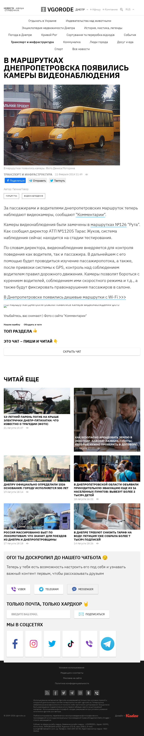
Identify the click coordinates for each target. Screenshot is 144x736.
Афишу (96, 9)
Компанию (111, 9)
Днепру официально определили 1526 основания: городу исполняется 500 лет (36, 486)
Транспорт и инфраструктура (32, 42)
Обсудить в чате (33, 324)
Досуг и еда (125, 42)
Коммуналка (71, 42)
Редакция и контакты (72, 672)
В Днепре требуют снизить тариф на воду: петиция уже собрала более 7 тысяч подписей (103, 536)
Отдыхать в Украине (42, 21)
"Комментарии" (90, 214)
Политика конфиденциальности (72, 683)
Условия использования (71, 667)
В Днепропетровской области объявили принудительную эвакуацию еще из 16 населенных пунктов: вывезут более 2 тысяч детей (106, 490)
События (130, 35)
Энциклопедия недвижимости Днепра (48, 28)
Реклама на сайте (72, 678)
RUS (128, 9)
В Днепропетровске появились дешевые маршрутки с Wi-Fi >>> (65, 297)
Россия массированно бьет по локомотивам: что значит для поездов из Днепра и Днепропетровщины (35, 536)
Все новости (81, 49)
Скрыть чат (72, 351)
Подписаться (95, 614)
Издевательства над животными (88, 21)
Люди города (99, 42)
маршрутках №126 (109, 224)
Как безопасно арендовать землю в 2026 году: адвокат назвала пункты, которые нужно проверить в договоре (106, 440)
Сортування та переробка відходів (91, 35)
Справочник (12, 10)
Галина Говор (20, 189)
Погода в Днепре (20, 35)
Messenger (85, 589)
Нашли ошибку (12, 324)
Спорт (59, 49)
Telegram (51, 589)
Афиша (20, 8)
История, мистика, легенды (103, 28)
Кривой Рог (49, 35)
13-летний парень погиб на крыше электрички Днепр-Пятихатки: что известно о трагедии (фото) (31, 420)
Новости (9, 8)
